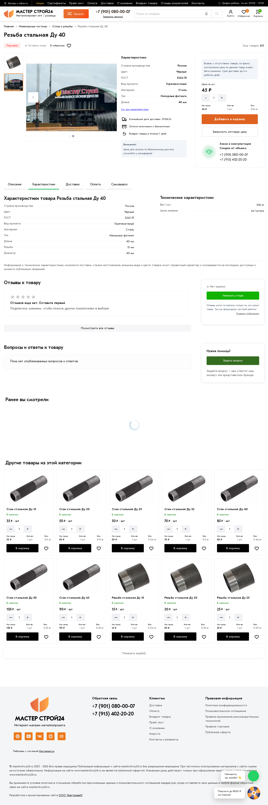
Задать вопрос (233, 360)
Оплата (92, 3)
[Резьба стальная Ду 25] (239, 577)
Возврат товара (146, 3)
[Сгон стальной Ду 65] (81, 577)
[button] (239, 3)
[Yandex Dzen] (51, 736)
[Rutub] (62, 736)
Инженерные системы (33, 26)
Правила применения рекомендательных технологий (232, 719)
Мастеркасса (46, 751)
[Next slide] (109, 97)
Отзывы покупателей (174, 3)
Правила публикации (247, 313)
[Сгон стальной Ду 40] (239, 489)
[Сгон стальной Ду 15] (28, 489)
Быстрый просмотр (29, 500)
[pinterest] (18, 736)
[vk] (40, 736)
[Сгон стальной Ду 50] (28, 577)
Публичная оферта (218, 732)
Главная (9, 26)
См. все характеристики (135, 109)
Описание (15, 184)
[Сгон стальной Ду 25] (134, 489)
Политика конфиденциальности (226, 705)
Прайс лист (76, 3)
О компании (124, 3)
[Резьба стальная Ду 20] (186, 577)
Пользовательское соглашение (225, 711)
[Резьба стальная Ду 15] (134, 577)
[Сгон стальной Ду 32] (186, 489)
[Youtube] (29, 736)
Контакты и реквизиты (163, 739)
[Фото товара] (71, 97)
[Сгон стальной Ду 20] (81, 489)
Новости (154, 733)
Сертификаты (56, 3)
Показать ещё (134, 653)
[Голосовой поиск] (207, 14)
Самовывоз (119, 184)
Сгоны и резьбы (62, 26)
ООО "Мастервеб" (71, 795)
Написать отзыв (233, 295)
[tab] (69, 136)
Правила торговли (217, 726)
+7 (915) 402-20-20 (233, 159)
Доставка (107, 3)
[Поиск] (216, 14)
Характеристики (43, 184)
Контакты (198, 3)
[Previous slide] (33, 97)
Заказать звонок (113, 16)
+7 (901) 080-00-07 (234, 154)
